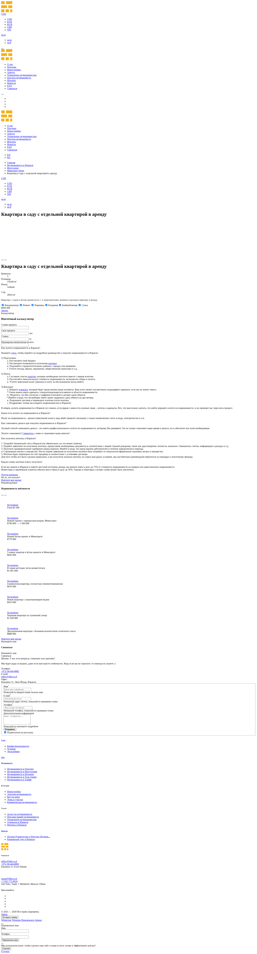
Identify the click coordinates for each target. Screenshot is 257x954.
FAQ (9, 86)
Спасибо (6, 948)
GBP (9, 27)
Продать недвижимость (19, 77)
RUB (9, 24)
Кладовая (53, 305)
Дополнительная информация (19, 713)
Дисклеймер (13, 751)
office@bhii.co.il (9, 676)
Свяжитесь (28, 433)
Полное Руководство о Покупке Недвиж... (28, 836)
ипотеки (52, 363)
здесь (13, 353)
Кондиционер (12, 305)
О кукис (5, 951)
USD (9, 19)
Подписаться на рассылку (20, 732)
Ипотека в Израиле (17, 825)
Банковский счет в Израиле (21, 839)
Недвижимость (6, 763)
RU (9, 157)
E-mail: (4, 674)
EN (8, 155)
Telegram (16, 920)
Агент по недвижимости (19, 814)
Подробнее (12, 505)
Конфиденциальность (18, 746)
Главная (11, 162)
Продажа (11, 67)
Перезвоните (28, 920)
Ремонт (26, 305)
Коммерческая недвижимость (22, 802)
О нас (10, 64)
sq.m (9, 40)
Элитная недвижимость (19, 794)
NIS (9, 30)
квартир (32, 376)
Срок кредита (8, 330)
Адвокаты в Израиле (17, 822)
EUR (9, 22)
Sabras (4, 914)
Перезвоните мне (10, 940)
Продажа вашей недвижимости (23, 817)
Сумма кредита (9, 324)
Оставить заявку (9, 917)
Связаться (12, 88)
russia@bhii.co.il (9, 878)
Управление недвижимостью (22, 75)
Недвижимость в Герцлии (20, 769)
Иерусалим (12, 168)
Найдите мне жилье (11, 480)
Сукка (85, 305)
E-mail (7, 695)
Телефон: (5, 668)
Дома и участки (15, 799)
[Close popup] (2, 923)
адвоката (23, 389)
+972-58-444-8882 (10, 671)
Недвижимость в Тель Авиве (22, 777)
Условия (11, 749)
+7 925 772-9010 (9, 881)
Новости (11, 83)
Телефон (8, 705)
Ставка (4, 336)
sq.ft (9, 42)
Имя (6, 686)
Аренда (11, 72)
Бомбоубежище (69, 305)
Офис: (4, 679)
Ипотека (11, 80)
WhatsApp (6, 920)
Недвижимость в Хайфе (19, 779)
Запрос (4, 310)
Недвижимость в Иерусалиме (22, 771)
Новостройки (14, 69)
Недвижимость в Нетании (20, 774)
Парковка (39, 305)
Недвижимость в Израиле (20, 165)
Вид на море (13, 797)
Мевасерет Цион (15, 170)
